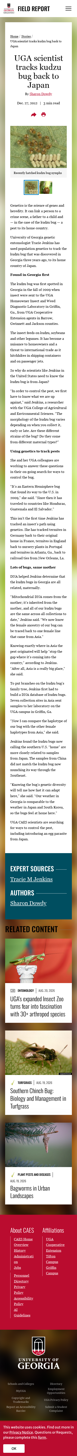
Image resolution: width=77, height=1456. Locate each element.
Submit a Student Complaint (56, 1408)
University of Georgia (38, 1353)
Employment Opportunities (56, 1390)
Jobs (17, 1267)
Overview (21, 1245)
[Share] (33, 114)
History (20, 1250)
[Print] (43, 114)
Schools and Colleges (21, 1383)
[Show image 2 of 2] (45, 187)
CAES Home (23, 1239)
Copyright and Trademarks (21, 1399)
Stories (26, 36)
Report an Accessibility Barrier (21, 1408)
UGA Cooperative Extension (55, 1244)
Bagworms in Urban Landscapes (30, 1192)
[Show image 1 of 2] (31, 187)
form (42, 1437)
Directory (56, 1383)
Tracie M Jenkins (31, 879)
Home (14, 36)
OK (14, 1448)
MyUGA (21, 1391)
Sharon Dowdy (41, 94)
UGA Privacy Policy (56, 1400)
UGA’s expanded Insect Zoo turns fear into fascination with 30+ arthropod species (37, 1006)
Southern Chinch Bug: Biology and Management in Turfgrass (38, 1098)
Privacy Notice (21, 1432)
